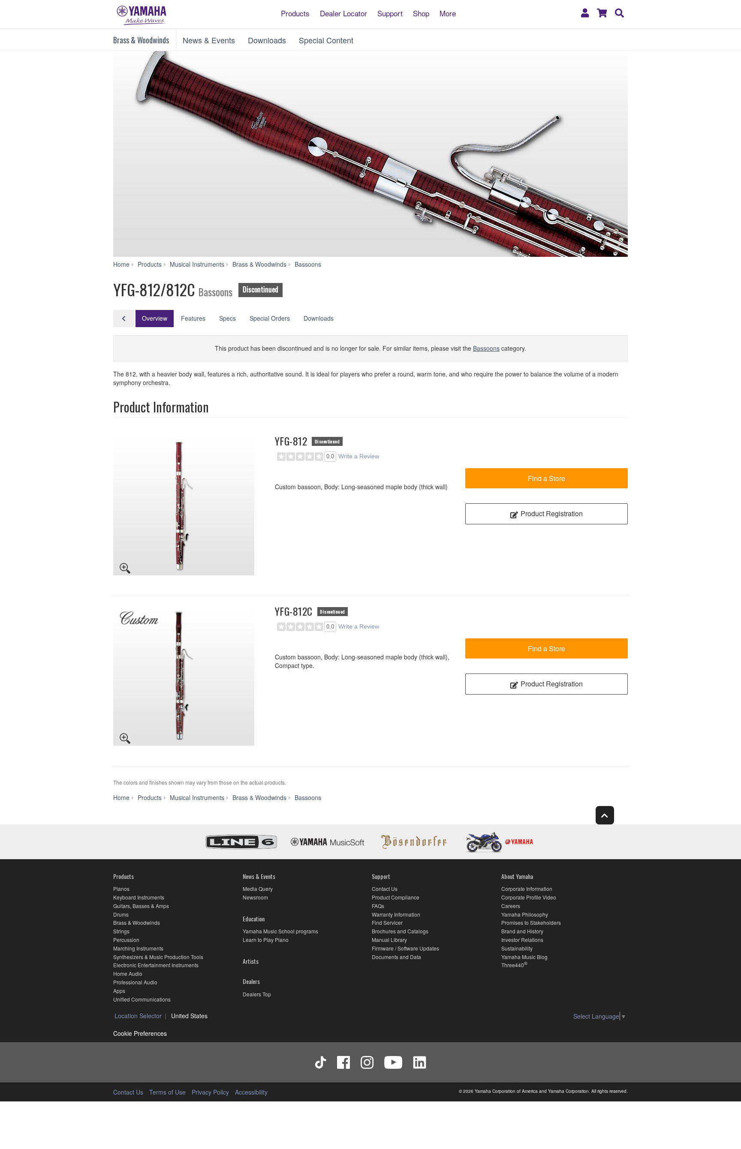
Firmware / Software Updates (405, 948)
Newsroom (255, 897)
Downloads (267, 39)
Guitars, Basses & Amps (141, 905)
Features (193, 318)
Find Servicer (387, 922)
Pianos (121, 888)
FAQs (378, 905)
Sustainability (517, 948)
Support (390, 13)
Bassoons (486, 348)
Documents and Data (396, 956)
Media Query (258, 888)
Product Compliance (395, 897)
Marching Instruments (138, 948)
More (448, 13)
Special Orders (270, 318)
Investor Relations (522, 939)
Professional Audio (135, 982)
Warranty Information (396, 914)
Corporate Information (526, 888)
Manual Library (389, 939)
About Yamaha (517, 876)
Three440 (512, 965)
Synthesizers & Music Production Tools (158, 956)
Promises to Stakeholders (531, 922)
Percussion (126, 939)
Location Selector (138, 1015)
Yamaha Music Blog (524, 956)
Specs (227, 318)
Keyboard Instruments (138, 897)
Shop (421, 13)
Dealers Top (257, 994)
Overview (154, 318)
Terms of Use (167, 1092)
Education (254, 918)
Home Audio (127, 973)
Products (295, 13)
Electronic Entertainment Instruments (156, 965)
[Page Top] (605, 815)
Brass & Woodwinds (141, 39)
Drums (121, 914)
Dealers (251, 981)
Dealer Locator (343, 13)
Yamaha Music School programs (280, 931)
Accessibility (251, 1092)
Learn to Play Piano (266, 939)
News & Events (209, 39)
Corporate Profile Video (528, 897)
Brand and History (522, 931)
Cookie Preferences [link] (140, 1033)
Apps (119, 990)
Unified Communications (142, 999)
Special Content (326, 39)
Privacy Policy (210, 1092)
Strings (121, 931)
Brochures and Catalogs (400, 931)
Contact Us (385, 888)
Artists (251, 961)
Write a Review (358, 456)
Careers (510, 905)
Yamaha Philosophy (524, 914)
